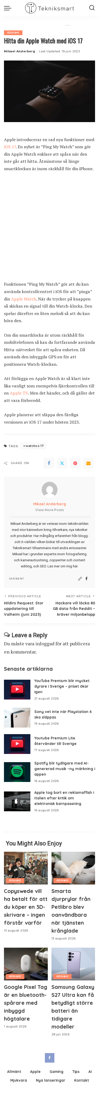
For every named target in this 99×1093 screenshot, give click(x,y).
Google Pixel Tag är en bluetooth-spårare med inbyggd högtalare (25, 1003)
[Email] (88, 463)
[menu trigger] (9, 8)
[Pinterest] (75, 463)
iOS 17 (10, 147)
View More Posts (49, 510)
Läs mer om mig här (62, 566)
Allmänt (13, 32)
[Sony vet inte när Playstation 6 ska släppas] (17, 718)
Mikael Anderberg (19, 51)
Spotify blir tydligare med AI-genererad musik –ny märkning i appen (64, 768)
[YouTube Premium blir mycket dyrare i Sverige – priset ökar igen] (17, 690)
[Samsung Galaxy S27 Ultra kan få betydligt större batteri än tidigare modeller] (73, 964)
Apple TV (19, 393)
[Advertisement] (49, 229)
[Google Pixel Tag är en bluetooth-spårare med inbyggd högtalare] (26, 964)
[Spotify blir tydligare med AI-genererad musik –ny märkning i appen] (17, 772)
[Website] (80, 579)
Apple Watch (23, 299)
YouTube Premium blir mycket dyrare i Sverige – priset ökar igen (61, 686)
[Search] (92, 8)
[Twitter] (62, 463)
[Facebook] (49, 463)
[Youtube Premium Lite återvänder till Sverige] (17, 744)
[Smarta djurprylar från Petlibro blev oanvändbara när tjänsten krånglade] (73, 868)
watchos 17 (35, 446)
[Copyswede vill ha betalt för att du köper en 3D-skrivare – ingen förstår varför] (26, 868)
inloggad (44, 643)
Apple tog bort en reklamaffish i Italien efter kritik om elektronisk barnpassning (64, 798)
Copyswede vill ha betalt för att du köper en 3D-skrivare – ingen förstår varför (26, 907)
